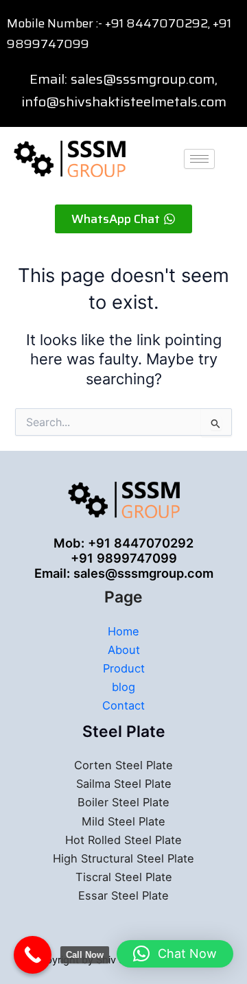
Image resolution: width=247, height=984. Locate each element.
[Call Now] (32, 955)
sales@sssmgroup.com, (144, 79)
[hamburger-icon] (199, 159)
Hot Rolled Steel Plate (123, 840)
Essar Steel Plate (123, 895)
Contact (123, 705)
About (124, 650)
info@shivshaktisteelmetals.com (123, 102)
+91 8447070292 (156, 23)
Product (124, 668)
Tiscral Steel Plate (123, 877)
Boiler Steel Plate (123, 802)
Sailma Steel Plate (124, 783)
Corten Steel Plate (123, 765)
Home (123, 631)
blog (123, 687)
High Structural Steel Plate (123, 858)
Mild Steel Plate (123, 821)
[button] (175, 954)
